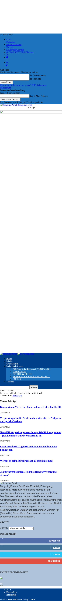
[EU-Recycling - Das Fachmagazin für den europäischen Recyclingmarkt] (1, 578)
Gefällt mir (54, 541)
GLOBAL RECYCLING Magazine (19, 52)
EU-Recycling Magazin (15, 50)
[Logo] (8, 354)
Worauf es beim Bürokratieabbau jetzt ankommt (26, 460)
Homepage (17, 395)
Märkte (9, 361)
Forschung (19, 371)
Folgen (56, 547)
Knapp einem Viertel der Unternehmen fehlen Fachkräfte (31, 407)
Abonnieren (54, 561)
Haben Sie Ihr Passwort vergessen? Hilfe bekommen (23, 85)
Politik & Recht (22, 374)
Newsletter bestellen (13, 44)
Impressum (11, 595)
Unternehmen (12, 364)
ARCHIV (4, 528)
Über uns (9, 47)
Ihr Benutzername (37, 75)
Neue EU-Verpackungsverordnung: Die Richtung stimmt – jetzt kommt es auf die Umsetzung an (30, 434)
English (17, 379)
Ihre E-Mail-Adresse (38, 96)
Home (9, 358)
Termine (10, 382)
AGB (8, 589)
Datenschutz (5, 88)
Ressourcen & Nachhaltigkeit (31, 376)
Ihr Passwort (35, 79)
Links (8, 39)
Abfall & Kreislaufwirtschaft (32, 369)
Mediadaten (10, 42)
